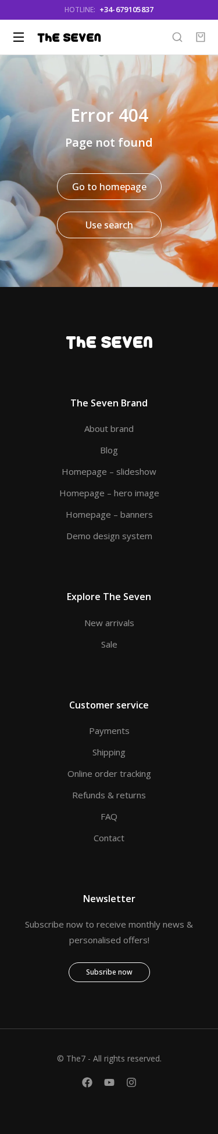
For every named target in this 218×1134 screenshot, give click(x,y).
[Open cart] (200, 37)
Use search (109, 225)
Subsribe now (109, 972)
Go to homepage (109, 186)
